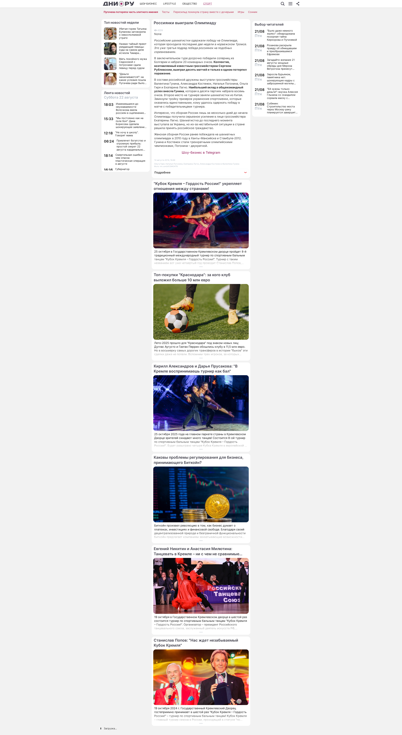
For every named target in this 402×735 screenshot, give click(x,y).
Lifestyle (169, 3)
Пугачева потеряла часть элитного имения (131, 12)
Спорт (207, 3)
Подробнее (162, 172)
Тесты (165, 12)
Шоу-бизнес (148, 3)
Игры (241, 12)
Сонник (252, 12)
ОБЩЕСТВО (189, 3)
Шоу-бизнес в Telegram (201, 152)
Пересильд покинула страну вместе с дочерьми (203, 12)
